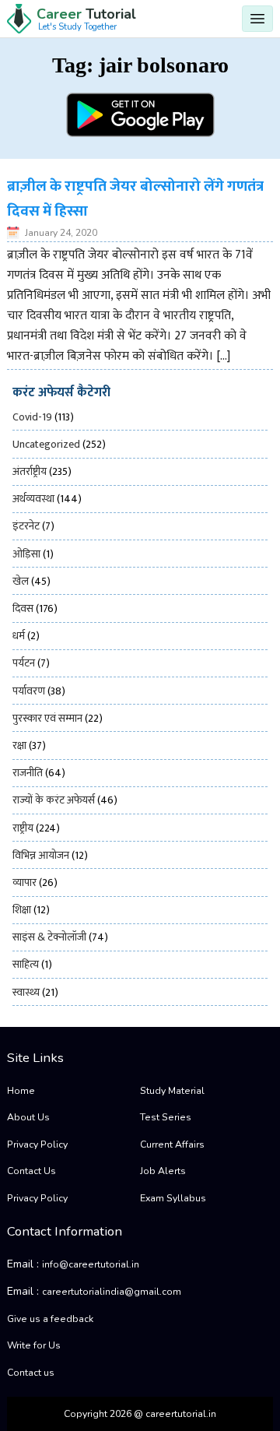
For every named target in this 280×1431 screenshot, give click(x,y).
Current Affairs (172, 1144)
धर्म (18, 636)
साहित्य (25, 964)
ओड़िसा (26, 554)
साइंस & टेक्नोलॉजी (49, 937)
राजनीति (27, 773)
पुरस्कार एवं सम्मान (47, 718)
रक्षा (19, 745)
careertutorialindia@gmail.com (111, 1291)
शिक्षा (21, 910)
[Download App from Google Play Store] (140, 115)
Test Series (165, 1117)
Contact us (30, 1372)
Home (21, 1091)
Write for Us (34, 1345)
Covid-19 (32, 417)
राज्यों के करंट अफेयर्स (53, 800)
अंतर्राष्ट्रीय (29, 471)
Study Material (172, 1091)
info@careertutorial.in (90, 1264)
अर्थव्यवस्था (33, 499)
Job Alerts (163, 1171)
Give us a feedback (50, 1319)
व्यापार (24, 882)
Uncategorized (46, 444)
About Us (28, 1117)
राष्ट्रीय (22, 828)
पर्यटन (23, 663)
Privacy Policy (37, 1144)
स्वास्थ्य (26, 992)
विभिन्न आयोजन (40, 855)
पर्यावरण (28, 691)
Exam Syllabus (173, 1198)
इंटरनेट (26, 526)
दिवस (22, 608)
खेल (20, 581)
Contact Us (31, 1171)
